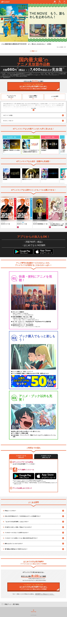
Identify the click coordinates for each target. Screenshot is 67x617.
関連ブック (34, 51)
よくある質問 (54, 96)
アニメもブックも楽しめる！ (11, 96)
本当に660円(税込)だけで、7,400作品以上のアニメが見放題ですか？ (23, 516)
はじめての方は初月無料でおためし (33, 86)
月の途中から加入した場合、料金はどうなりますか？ (18, 527)
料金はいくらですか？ (10, 510)
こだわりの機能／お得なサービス (33, 96)
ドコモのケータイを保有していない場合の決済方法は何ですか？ (21, 538)
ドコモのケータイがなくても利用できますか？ (17, 532)
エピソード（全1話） (8, 115)
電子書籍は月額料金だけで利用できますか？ (16, 549)
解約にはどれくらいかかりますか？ (14, 543)
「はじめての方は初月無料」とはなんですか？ (17, 521)
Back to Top (33, 611)
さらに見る (33, 108)
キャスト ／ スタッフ (8, 120)
